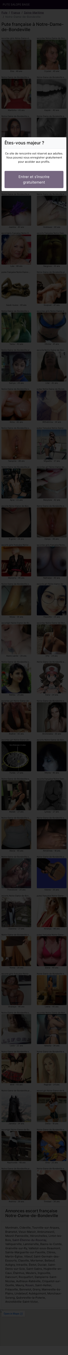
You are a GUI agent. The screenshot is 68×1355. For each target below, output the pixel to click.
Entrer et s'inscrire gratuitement (34, 179)
